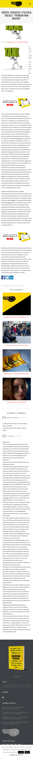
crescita (3, 285)
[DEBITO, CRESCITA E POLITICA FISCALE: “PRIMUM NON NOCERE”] (16, 32)
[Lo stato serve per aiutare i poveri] (17, 332)
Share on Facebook (3, 277)
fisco (11, 285)
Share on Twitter (7, 277)
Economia (26, 42)
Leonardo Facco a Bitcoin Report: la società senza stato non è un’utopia (15, 712)
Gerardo (6, 712)
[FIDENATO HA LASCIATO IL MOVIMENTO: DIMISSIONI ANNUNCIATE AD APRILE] (17, 304)
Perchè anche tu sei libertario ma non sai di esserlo (17, 373)
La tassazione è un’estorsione (17, 402)
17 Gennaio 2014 (10, 42)
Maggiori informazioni (16, 755)
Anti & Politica (19, 42)
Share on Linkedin (11, 277)
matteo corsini (16, 285)
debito (7, 285)
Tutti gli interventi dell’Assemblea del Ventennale (13, 708)
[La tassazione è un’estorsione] (17, 389)
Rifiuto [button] (27, 752)
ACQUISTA (16, 676)
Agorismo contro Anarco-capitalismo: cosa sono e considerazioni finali (16, 722)
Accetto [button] (21, 752)
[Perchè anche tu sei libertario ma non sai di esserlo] (17, 360)
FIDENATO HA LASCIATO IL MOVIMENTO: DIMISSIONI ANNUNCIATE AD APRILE (17, 317)
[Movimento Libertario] (16, 4)
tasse (21, 285)
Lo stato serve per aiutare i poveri (16, 345)
